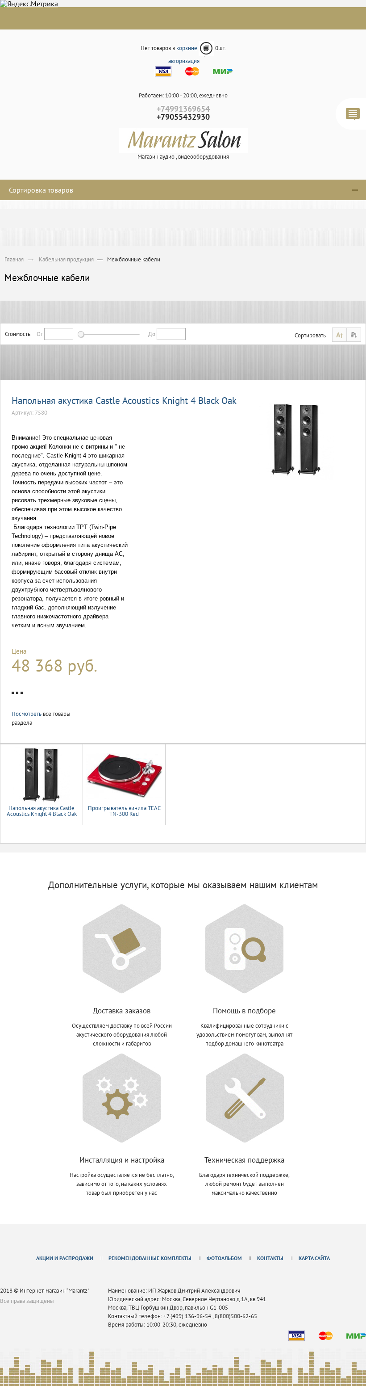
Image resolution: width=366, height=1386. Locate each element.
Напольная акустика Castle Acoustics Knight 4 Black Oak (124, 401)
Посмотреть (27, 714)
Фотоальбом (224, 1258)
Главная (14, 259)
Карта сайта (314, 1258)
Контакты (270, 1258)
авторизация (184, 61)
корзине (187, 48)
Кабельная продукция (66, 259)
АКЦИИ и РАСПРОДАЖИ (64, 1258)
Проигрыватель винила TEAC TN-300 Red (124, 811)
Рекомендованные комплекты (149, 1258)
